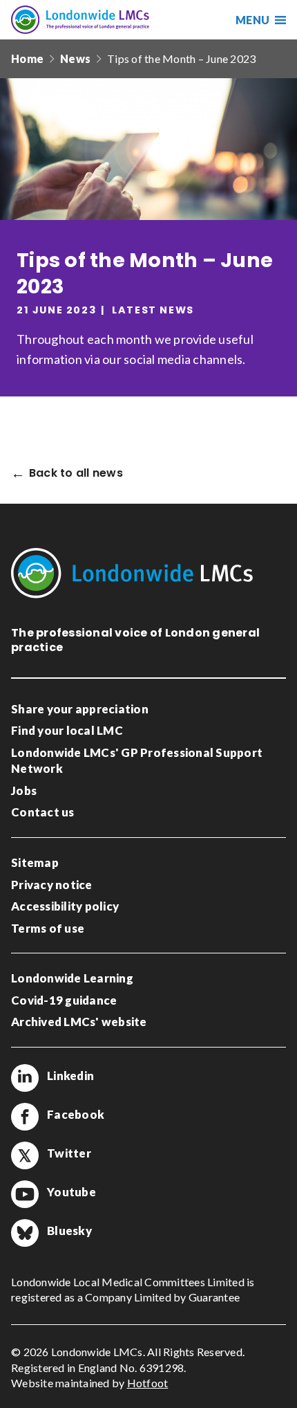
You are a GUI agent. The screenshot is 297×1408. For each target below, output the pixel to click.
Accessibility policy (65, 906)
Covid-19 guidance (64, 1000)
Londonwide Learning (72, 978)
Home (27, 58)
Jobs (24, 790)
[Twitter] (25, 1155)
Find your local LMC (67, 730)
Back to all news (76, 473)
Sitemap (35, 862)
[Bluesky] (25, 1233)
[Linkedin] (25, 1078)
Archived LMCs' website (79, 1021)
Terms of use (47, 928)
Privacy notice (52, 884)
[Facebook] (25, 1117)
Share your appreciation (79, 709)
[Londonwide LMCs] (80, 20)
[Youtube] (25, 1194)
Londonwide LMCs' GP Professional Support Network (136, 760)
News (75, 58)
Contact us (43, 812)
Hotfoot (148, 1382)
